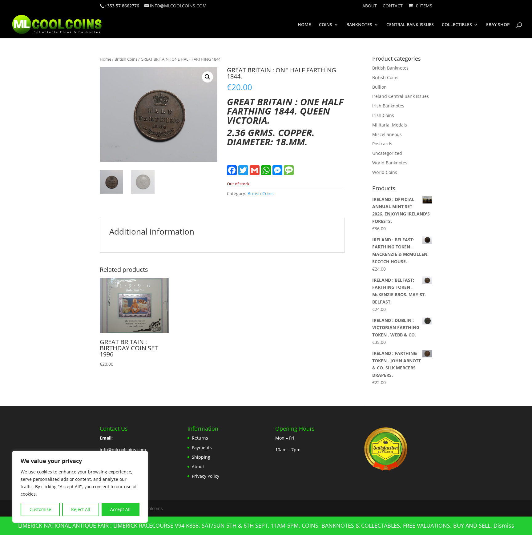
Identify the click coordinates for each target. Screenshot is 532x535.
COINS (325, 24)
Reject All (80, 509)
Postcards (382, 144)
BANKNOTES (359, 24)
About (369, 6)
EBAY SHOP (498, 24)
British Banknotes (390, 68)
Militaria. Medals (389, 125)
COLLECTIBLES (457, 24)
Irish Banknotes (388, 106)
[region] (80, 487)
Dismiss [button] (504, 525)
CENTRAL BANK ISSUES (410, 24)
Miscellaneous (387, 134)
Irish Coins (383, 115)
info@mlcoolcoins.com (123, 450)
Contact (393, 6)
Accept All (120, 509)
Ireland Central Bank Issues (400, 96)
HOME (304, 24)
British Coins (126, 59)
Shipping (201, 457)
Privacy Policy (205, 476)
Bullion (379, 87)
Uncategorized (387, 153)
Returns (200, 438)
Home (105, 59)
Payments (202, 447)
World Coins (384, 172)
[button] (207, 76)
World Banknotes (389, 163)
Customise (40, 509)
